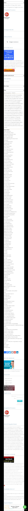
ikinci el (5, 484)
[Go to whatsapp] (24, 507)
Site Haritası (6, 81)
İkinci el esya (6, 427)
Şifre (15, 398)
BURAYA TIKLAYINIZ (15, 371)
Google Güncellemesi (8, 380)
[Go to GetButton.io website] (25, 509)
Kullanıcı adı (13, 396)
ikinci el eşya (7, 464)
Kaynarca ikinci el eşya (8, 377)
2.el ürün (22, 469)
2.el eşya (17, 62)
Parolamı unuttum (20, 403)
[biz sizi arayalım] (9, 361)
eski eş (8, 60)
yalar (11, 60)
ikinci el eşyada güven (15, 448)
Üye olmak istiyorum (20, 404)
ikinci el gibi (13, 478)
